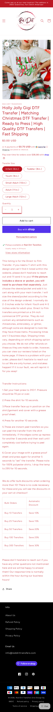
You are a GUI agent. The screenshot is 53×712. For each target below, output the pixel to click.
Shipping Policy (13, 628)
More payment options (26, 237)
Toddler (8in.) (34, 169)
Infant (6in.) (12, 169)
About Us (10, 615)
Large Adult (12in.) (16, 196)
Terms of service (20, 706)
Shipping (5, 150)
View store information (17, 252)
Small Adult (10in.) (16, 183)
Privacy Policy (12, 635)
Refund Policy (12, 622)
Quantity (6, 203)
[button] (3, 20)
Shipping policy (36, 706)
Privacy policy (38, 701)
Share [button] (9, 589)
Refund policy (23, 701)
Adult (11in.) (12, 190)
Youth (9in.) (12, 176)
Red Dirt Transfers (23, 698)
